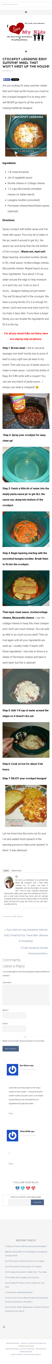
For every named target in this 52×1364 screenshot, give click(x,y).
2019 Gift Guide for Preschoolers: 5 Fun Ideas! (23, 1267)
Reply (11, 1113)
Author (6, 871)
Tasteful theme (27, 1343)
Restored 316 (41, 1343)
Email (5, 1024)
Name (6, 1010)
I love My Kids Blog (26, 31)
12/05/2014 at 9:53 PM (28, 1069)
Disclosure (29, 1354)
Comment (7, 982)
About (13, 1354)
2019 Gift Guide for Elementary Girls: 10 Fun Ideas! (24, 1261)
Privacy (20, 1354)
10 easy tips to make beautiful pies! (19, 1292)
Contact (38, 1354)
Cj (16, 876)
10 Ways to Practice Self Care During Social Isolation (26, 1246)
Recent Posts (17, 871)
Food (14, 916)
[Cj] (9, 887)
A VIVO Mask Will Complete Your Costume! (22, 1278)
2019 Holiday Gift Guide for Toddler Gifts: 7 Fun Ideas (26, 1272)
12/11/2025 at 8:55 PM (28, 1135)
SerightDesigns (26, 1351)
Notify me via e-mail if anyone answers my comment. (24, 1041)
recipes (19, 916)
